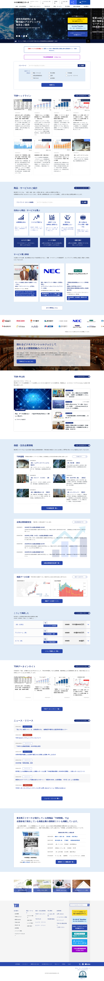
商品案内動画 (51, 919)
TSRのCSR (17, 922)
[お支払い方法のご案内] (42, 886)
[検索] (89, 905)
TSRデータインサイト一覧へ (52, 709)
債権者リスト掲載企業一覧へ (66, 862)
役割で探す (29, 926)
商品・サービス (57, 6)
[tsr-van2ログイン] (79, 912)
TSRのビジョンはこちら (26, 361)
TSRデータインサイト (35, 6)
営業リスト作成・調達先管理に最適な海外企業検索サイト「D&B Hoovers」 (52, 49)
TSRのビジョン (18, 916)
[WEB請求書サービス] (23, 886)
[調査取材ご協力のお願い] (62, 886)
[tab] (17, 36)
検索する (52, 85)
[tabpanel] (52, 23)
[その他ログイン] (79, 927)
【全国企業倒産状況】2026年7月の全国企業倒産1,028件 (32, 41)
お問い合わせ (60, 914)
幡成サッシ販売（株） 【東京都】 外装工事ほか (66, 836)
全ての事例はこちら (52, 308)
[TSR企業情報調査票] (79, 949)
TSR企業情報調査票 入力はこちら (52, 57)
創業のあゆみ (18, 919)
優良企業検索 (76, 6)
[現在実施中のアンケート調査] (81, 886)
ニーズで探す (30, 923)
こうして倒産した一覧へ (52, 651)
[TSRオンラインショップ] (79, 934)
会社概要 (17, 913)
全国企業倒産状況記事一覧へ (52, 563)
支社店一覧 (17, 925)
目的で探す (29, 920)
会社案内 (86, 6)
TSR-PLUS (47, 6)
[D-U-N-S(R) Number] (79, 920)
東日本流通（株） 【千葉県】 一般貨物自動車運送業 (67, 840)
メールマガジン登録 (62, 917)
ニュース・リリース (40, 922)
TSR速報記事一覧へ (52, 508)
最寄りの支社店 (26, 862)
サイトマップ (60, 920)
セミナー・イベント (40, 925)
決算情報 (17, 928)
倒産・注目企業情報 (21, 6)
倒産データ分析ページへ (52, 601)
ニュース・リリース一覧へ (52, 798)
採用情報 (59, 910)
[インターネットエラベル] (79, 942)
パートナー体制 (18, 930)
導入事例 (67, 6)
